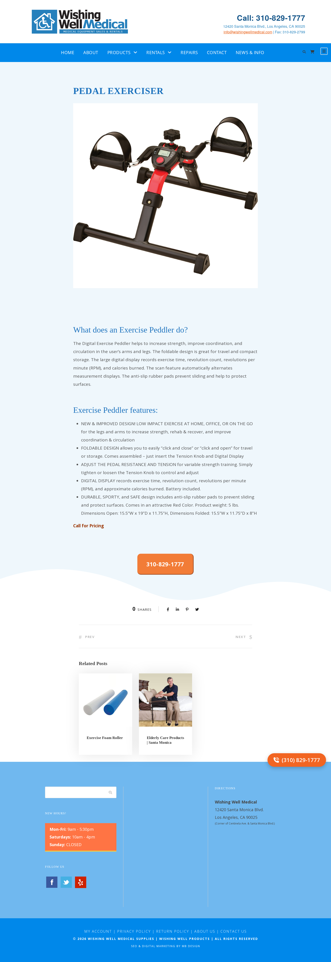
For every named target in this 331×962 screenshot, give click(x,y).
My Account (98, 931)
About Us (204, 931)
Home (67, 52)
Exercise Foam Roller (105, 738)
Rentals (155, 52)
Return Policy (172, 931)
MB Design (191, 946)
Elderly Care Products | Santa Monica (165, 740)
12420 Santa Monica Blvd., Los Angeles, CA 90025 (264, 26)
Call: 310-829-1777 (271, 18)
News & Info (250, 52)
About (90, 52)
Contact (217, 52)
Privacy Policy (134, 931)
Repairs (189, 52)
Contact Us (233, 931)
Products (119, 52)
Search (110, 792)
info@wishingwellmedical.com (248, 31)
